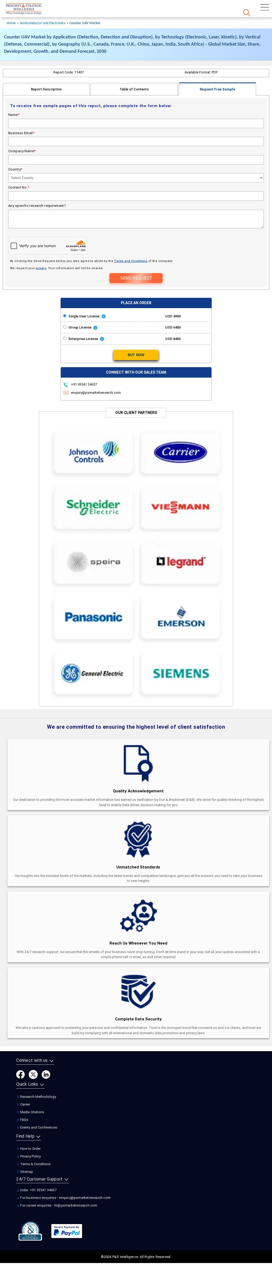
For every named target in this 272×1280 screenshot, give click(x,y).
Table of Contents (134, 89)
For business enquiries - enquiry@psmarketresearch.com (64, 1198)
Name (13, 115)
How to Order (30, 1149)
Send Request (136, 278)
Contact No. (18, 187)
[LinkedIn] (46, 1074)
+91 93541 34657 (83, 384)
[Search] (247, 13)
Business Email (21, 133)
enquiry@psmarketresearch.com (96, 393)
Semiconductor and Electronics (42, 23)
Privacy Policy (30, 1156)
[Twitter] (33, 1074)
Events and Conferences (38, 1127)
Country (15, 169)
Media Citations (31, 1112)
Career (24, 1104)
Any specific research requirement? (37, 206)
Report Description (46, 89)
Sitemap (26, 1172)
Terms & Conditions (35, 1164)
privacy (41, 268)
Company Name (22, 151)
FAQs (23, 1120)
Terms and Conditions (130, 261)
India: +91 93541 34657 (38, 1190)
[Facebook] (20, 1074)
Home (11, 23)
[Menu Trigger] (264, 7)
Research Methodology (37, 1097)
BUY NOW (136, 355)
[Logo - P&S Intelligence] (30, 9)
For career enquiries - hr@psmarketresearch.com (58, 1205)
